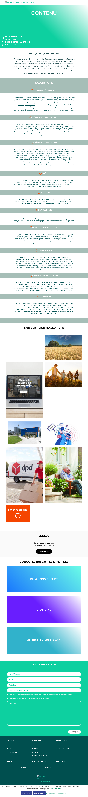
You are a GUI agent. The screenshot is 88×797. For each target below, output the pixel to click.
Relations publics (44, 579)
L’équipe (10, 748)
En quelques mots (13, 36)
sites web (57, 124)
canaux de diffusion (55, 103)
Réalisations (62, 740)
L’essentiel (11, 745)
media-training (54, 307)
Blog (9, 761)
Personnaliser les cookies (56, 794)
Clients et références (63, 748)
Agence (10, 740)
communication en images (33, 180)
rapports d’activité (42, 236)
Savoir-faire (10, 39)
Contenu (35, 752)
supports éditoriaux (44, 99)
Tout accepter (39, 793)
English (47, 768)
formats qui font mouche (26, 105)
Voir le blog (11, 45)
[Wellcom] (44, 778)
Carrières (60, 761)
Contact (23, 768)
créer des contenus (29, 97)
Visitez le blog (44, 551)
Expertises (36, 740)
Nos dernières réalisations (17, 42)
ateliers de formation (49, 309)
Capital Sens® (12, 752)
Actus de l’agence (40, 761)
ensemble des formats (24, 290)
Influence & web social (40, 755)
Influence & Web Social (44, 640)
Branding (44, 609)
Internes (17, 149)
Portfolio (59, 745)
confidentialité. (55, 789)
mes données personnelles (67, 695)
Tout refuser (26, 793)
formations (41, 303)
